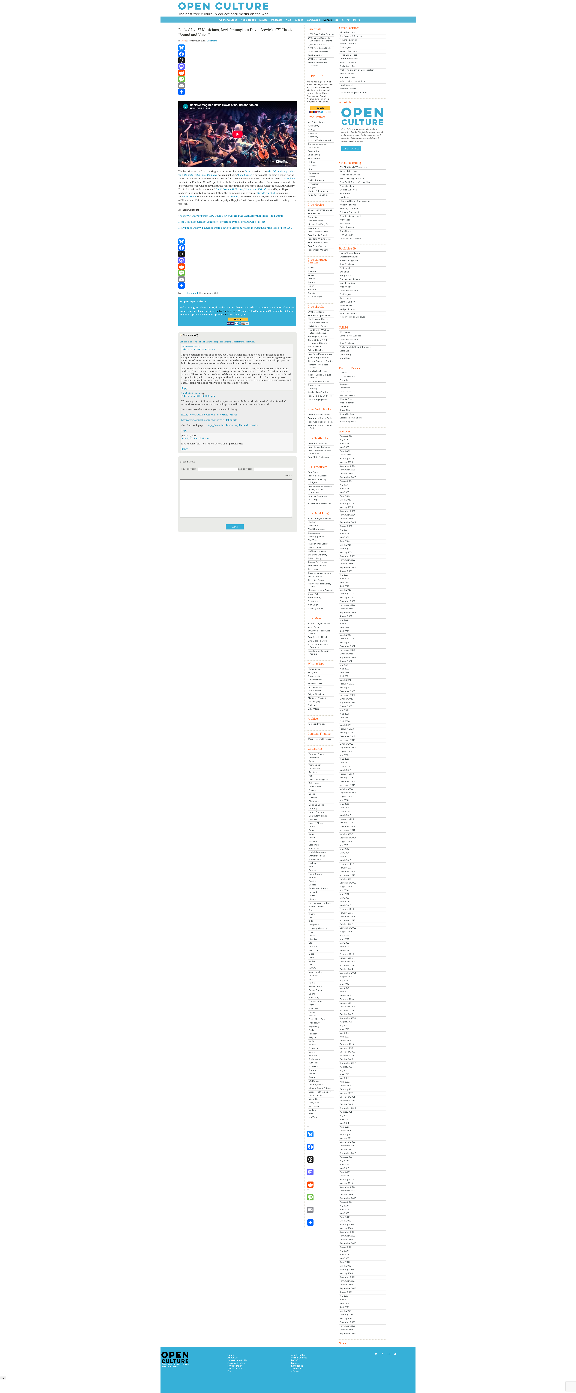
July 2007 (344, 1295)
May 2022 (344, 627)
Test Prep (313, 499)
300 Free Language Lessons (317, 64)
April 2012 (345, 1081)
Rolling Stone (189, 196)
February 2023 (347, 593)
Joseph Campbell (348, 43)
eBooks (295, 1371)
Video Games (315, 1099)
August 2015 (346, 931)
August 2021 (346, 661)
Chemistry (313, 136)
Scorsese (344, 384)
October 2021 (346, 653)
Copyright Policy (236, 1362)
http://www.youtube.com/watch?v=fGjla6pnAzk (209, 419)
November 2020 (347, 695)
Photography (315, 1001)
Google (312, 884)
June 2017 (344, 849)
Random (313, 1033)
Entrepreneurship (317, 855)
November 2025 (347, 469)
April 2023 (345, 586)
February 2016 (347, 909)
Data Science (314, 147)
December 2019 (347, 736)
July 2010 (344, 1160)
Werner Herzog (347, 395)
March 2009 (345, 1220)
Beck (247, 171)
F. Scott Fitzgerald (349, 260)
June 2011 (344, 1119)
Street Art (313, 594)
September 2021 (348, 657)
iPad (311, 910)
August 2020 (346, 706)
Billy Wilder (313, 708)
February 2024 (347, 548)
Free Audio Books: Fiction (320, 418)
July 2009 (344, 1205)
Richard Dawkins (348, 62)
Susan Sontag (347, 414)
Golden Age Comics (318, 392)
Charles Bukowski (348, 189)
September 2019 (348, 747)
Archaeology (315, 764)
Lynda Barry (345, 354)
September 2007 (348, 1288)
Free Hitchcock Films (318, 231)
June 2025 (344, 488)
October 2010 (346, 1149)
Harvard (313, 892)
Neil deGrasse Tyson (350, 253)
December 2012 (347, 1051)
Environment (314, 158)
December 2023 (347, 556)
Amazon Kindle (316, 754)
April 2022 (345, 631)
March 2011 (345, 1130)
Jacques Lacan (347, 73)
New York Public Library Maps (319, 585)
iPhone (312, 913)
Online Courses (316, 990)
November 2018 (347, 785)
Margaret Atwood (317, 697)
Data (311, 830)
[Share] (237, 92)
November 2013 (347, 1010)
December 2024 (347, 511)
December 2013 (347, 1006)
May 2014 (344, 988)
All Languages (315, 296)
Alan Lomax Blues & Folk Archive (320, 652)
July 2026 (344, 439)
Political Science (316, 180)
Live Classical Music (317, 640)
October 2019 (346, 743)
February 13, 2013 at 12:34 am (198, 349)
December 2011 (347, 1096)
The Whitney (314, 547)
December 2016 (347, 871)
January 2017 (346, 867)
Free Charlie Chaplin (318, 235)
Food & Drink (315, 874)
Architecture (315, 768)
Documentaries (315, 220)
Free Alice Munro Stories (320, 354)
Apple (312, 761)
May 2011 (344, 1123)
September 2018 (348, 792)
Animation (314, 757)
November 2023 (347, 559)
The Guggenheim (316, 536)
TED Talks (313, 1062)
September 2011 (348, 1108)
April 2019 (345, 766)
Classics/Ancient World (319, 140)
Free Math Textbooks (318, 457)
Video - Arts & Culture (320, 1088)
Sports (312, 1052)
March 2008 (345, 1265)
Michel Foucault (347, 32)
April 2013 (345, 1036)
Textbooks (297, 1368)
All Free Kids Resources (319, 503)
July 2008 (344, 1250)
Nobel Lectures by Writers (352, 81)
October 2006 (346, 1329)
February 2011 (347, 1134)
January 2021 (346, 687)
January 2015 (346, 958)
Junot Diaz (345, 358)
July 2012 (344, 1070)
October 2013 (346, 1014)
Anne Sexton (346, 231)
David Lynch (345, 391)
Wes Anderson (347, 402)
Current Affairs (316, 823)
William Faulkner (348, 204)
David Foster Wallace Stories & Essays (318, 331)
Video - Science (316, 1095)
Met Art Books (315, 576)
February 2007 (347, 1314)
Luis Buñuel (345, 406)
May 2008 (344, 1258)
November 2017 (347, 830)
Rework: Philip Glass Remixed (200, 174)
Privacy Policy (235, 1365)
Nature (312, 982)
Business (312, 133)
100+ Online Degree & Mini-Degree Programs (320, 39)
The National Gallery (318, 543)
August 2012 (346, 1066)
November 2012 (347, 1055)
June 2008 (344, 1254)
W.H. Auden (345, 286)
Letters (312, 935)
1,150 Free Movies (317, 44)
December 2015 (347, 916)
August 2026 (346, 436)
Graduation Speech (318, 888)
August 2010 (346, 1157)
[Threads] (237, 60)
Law (311, 932)
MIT (310, 964)
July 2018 (344, 800)
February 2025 (347, 503)
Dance (312, 826)
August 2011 (346, 1111)
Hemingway (314, 669)
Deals (311, 834)
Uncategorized (316, 1084)
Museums (313, 975)
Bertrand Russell (348, 88)
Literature (313, 165)
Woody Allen (346, 399)
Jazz (311, 917)
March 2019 (345, 770)
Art (310, 775)
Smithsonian (314, 533)
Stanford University (317, 554)
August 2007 (346, 1292)
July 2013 (344, 1025)
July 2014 (344, 980)
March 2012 (345, 1085)
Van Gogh (313, 604)
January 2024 (346, 552)
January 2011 (346, 1138)
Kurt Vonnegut (315, 687)
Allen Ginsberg (347, 264)
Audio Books (315, 786)
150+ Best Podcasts (318, 51)
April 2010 (345, 1172)
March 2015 (345, 950)
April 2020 (345, 721)
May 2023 (344, 582)
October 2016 (346, 879)
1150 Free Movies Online (320, 209)
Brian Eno (344, 271)
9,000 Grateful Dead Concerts (318, 646)
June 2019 (344, 758)
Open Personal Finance (319, 739)
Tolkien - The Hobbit (349, 212)
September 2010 (348, 1153)
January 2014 (346, 1003)
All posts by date (316, 723)
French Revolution (317, 565)
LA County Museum (317, 551)
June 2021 (344, 668)
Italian (311, 285)
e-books (313, 841)
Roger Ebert (345, 410)
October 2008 (346, 1239)
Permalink (192, 292)
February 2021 (347, 683)
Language (314, 924)
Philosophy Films (348, 421)
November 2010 (347, 1145)
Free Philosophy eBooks (320, 315)
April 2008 (345, 1262)
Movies (295, 1362)
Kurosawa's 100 (347, 376)
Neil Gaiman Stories (318, 326)
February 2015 (347, 954)
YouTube (313, 1117)
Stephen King (314, 385)
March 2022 (345, 635)
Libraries (313, 939)
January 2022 (346, 642)
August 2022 (346, 616)
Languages (297, 1365)
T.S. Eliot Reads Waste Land (354, 167)
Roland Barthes (347, 77)
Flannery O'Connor (349, 208)
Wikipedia (314, 1106)
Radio (312, 1030)
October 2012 (346, 1059)
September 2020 (348, 702)
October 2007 (346, 1284)
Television (313, 1066)
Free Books (313, 472)
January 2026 (346, 462)
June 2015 (344, 939)
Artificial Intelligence (318, 779)
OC (183, 292)
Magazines (314, 950)
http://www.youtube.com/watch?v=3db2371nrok (209, 414)
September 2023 (348, 567)
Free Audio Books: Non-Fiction (320, 427)
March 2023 (345, 590)
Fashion (312, 863)
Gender (312, 881)
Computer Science (317, 144)
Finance (312, 870)
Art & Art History (316, 122)
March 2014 (345, 995)
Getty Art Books (316, 580)
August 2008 (346, 1247)
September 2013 (348, 1018)
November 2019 (347, 740)
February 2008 (347, 1269)
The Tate (312, 540)
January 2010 (346, 1183)
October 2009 (346, 1194)
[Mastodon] (237, 66)
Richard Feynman (348, 39)
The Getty (313, 525)
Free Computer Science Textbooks (319, 452)
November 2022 (347, 605)
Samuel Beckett (347, 301)
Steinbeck (313, 705)
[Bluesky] (237, 47)
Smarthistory (314, 597)
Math (310, 169)
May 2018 (344, 807)
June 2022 (344, 623)
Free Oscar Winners (318, 249)
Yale (311, 1113)
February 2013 (347, 1044)
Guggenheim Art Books (319, 573)
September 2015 (348, 927)
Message (288, 476)
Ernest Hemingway (349, 256)
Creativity (313, 819)
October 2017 (346, 834)
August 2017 (346, 841)
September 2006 (348, 1333)
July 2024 (344, 529)
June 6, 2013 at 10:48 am (195, 438)
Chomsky (312, 388)
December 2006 (347, 1322)
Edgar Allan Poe (316, 350)
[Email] (237, 85)
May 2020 (344, 717)
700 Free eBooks (316, 311)
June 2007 (344, 1299)
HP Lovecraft (314, 346)
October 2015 (346, 924)
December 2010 (347, 1142)
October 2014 (346, 969)
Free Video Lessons (317, 475)
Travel (312, 1073)
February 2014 (347, 999)
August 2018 (346, 796)
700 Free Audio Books (319, 414)
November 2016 (347, 875)
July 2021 (344, 665)
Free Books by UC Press (320, 395)
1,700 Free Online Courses (321, 34)
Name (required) (245, 469)
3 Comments (211, 41)
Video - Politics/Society (320, 1091)
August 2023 (346, 571)
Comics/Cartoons (317, 812)
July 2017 (344, 845)
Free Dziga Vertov (317, 246)
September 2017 (348, 837)
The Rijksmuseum (316, 529)
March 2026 (345, 454)
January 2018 (346, 822)
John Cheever (346, 234)
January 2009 (346, 1228)
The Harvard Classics (318, 319)
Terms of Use (234, 1368)
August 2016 (346, 886)
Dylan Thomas (347, 227)
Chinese (312, 271)
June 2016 (344, 894)
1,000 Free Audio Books (320, 48)
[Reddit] (237, 73)
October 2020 (346, 698)
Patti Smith (345, 268)
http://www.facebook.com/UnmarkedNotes (232, 425)
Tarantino (344, 380)
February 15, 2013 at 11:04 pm (198, 395)
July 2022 (344, 620)
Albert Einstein (347, 186)
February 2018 (347, 819)
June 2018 (344, 804)
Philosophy (313, 173)
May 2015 (344, 942)
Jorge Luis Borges (348, 54)
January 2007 (346, 1318)
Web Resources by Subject (317, 481)
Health (312, 895)
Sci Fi (311, 1041)
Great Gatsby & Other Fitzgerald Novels (318, 341)
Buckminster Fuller (348, 66)
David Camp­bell (266, 192)
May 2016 (344, 897)
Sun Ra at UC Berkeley (351, 36)
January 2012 (346, 1093)
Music (311, 979)
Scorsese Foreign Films (351, 417)
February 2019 (347, 774)
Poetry (312, 1012)
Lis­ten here (288, 178)
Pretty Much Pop (317, 1019)
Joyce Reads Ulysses (350, 174)
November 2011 (347, 1100)
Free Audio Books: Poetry (320, 421)
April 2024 (345, 541)
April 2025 (345, 496)
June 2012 (344, 1074)
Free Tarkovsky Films (318, 242)
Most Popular (315, 972)
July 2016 (344, 890)
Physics (311, 176)
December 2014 (347, 961)
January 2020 (346, 732)
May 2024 (344, 537)
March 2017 (345, 860)
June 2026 (344, 443)
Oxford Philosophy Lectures (353, 92)
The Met (312, 522)
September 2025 (348, 477)
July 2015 (344, 935)
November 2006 (347, 1326)
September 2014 (348, 973)
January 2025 (346, 507)
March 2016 (345, 905)
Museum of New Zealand (320, 590)
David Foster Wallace (350, 238)
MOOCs (312, 968)
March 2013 (345, 1040)
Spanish (312, 293)
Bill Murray (345, 193)
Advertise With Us (351, 149)
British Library (314, 558)
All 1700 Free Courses (319, 194)
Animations (313, 228)
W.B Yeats (345, 219)
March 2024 (345, 544)
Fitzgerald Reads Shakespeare (355, 201)
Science (312, 1044)
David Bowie (346, 298)
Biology (311, 129)
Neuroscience (315, 986)
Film (311, 866)
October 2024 (346, 518)
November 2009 (347, 1190)
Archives (313, 772)
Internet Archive (316, 906)
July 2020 (344, 710)
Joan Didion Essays (317, 371)
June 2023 (344, 578)
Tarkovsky (345, 387)
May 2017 (344, 852)
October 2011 (346, 1104)
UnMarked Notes (190, 393)
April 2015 (345, 946)
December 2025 (347, 466)
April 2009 (345, 1217)
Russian (312, 289)
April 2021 (345, 676)
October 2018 (346, 789)
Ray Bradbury (314, 679)
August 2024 (346, 526)
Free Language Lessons (320, 486)
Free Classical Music (318, 637)
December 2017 (347, 826)
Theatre (312, 1070)
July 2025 (344, 484)
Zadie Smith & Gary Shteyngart (355, 347)
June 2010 (344, 1164)
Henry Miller (345, 275)
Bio (229, 1371)
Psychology (313, 183)
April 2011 (345, 1126)
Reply (184, 387)
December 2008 (347, 1232)
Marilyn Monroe (347, 309)
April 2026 (345, 451)
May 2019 (344, 762)
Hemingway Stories (317, 336)
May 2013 (344, 1033)
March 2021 (345, 680)
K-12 (311, 921)
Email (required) (189, 469)
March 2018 (345, 815)
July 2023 (344, 574)
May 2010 (344, 1168)
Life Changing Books (318, 399)
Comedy (313, 808)
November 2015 (347, 920)
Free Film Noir (315, 213)
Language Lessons (318, 928)
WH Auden (345, 332)
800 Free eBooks (316, 55)
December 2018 (347, 781)
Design (312, 837)
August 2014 (346, 976)
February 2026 (347, 458)
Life (310, 942)
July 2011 (344, 1115)
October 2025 (346, 473)
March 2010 (345, 1175)
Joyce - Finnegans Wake (352, 178)
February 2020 (347, 728)
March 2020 (345, 725)
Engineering (314, 154)
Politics (312, 1015)
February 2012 (347, 1089)
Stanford (313, 1055)
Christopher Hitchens (350, 279)
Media (312, 961)
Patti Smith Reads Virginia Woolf (356, 182)
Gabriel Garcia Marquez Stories (319, 376)
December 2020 (347, 691)
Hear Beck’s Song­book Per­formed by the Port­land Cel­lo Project (221, 221)
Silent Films (313, 217)
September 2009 (348, 1198)
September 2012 (348, 1063)
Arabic (311, 267)
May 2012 (344, 1078)
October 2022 (346, 608)
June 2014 (344, 984)
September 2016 (348, 882)
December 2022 (347, 601)
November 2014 (347, 965)
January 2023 (346, 597)
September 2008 (348, 1243)
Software (313, 1048)
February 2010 (347, 1179)
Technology (314, 1059)
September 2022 (348, 612)
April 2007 (345, 1307)
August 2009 (346, 1202)
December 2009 (347, 1187)
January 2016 (346, 912)
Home (230, 1354)
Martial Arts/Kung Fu (318, 224)
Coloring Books (315, 608)
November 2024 (347, 514)
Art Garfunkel (346, 305)
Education (314, 848)
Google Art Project (317, 562)
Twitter (312, 1077)
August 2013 (346, 1021)
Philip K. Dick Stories (318, 322)
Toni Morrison (314, 690)
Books (312, 793)
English (311, 275)
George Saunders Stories (320, 361)
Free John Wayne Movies (320, 238)
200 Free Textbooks (317, 59)
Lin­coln (234, 196)
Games (312, 877)
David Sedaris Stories (318, 381)
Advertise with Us (237, 1360)
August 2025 (346, 481)
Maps (311, 953)
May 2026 (344, 447)
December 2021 (347, 646)
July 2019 (344, 755)
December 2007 (347, 1277)
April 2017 (345, 856)
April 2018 (345, 811)
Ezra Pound (345, 223)
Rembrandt (313, 601)
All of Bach (313, 627)
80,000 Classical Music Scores (319, 632)
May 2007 (344, 1303)
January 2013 (346, 1048)
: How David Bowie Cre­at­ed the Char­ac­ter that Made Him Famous (230, 215)
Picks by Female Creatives (352, 316)
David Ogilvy (314, 701)
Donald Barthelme (349, 290)
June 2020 (344, 713)
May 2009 (344, 1213)
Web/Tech (314, 1102)
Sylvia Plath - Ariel (348, 171)
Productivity (314, 1022)
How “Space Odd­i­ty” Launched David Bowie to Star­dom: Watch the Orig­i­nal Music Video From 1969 (235, 227)
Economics (313, 151)
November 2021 (347, 650)
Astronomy (313, 125)
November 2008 (347, 1235)
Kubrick (343, 372)
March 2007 (345, 1310)
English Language (317, 852)
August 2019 (346, 751)
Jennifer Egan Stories (318, 357)
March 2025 (345, 499)
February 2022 (347, 638)
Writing (312, 1110)
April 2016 (345, 901)
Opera (312, 993)
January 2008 (346, 1273)
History (311, 162)
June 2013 (344, 1029)
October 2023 (346, 563)
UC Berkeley (315, 1081)
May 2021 (344, 672)
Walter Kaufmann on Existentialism (357, 69)
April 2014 (345, 991)
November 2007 (347, 1280)
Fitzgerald (313, 672)
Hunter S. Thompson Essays (318, 366)
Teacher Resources (317, 496)
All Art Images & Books (319, 518)
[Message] (237, 79)
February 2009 (347, 1224)
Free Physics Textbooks (319, 447)
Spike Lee (344, 350)
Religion (312, 187)
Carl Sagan (345, 47)
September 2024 (348, 522)
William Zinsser (315, 683)
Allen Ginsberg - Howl (350, 216)
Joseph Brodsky (347, 283)
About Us (232, 1357)
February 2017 (347, 864)
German (312, 282)
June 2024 (344, 533)
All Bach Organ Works (319, 623)
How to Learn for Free (320, 903)
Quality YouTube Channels (316, 491)
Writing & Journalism (318, 191)
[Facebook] (237, 54)
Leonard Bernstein (349, 58)
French (311, 278)
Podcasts (313, 1008)
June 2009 (344, 1209)
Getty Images (314, 569)
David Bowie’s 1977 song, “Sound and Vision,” (241, 189)
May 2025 (344, 492)
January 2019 (346, 777)
